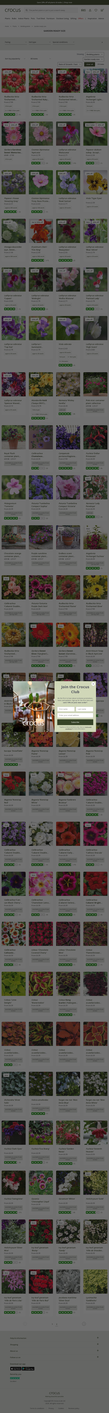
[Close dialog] (93, 684)
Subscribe (75, 722)
